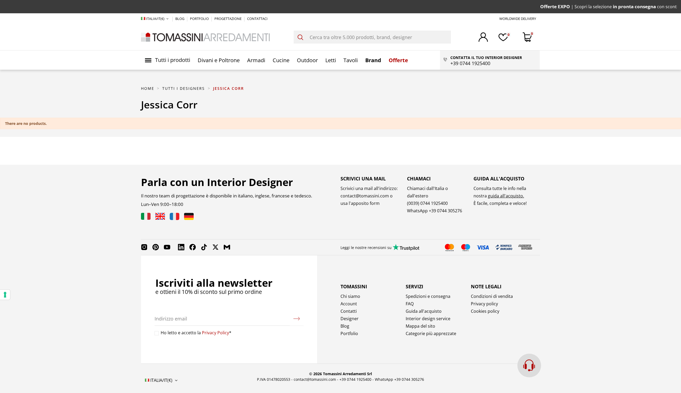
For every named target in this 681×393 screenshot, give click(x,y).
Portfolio (349, 333)
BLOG (180, 18)
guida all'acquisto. (506, 196)
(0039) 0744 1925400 (427, 203)
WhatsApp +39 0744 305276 (399, 379)
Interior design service (428, 319)
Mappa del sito (420, 326)
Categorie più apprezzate (431, 333)
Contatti (348, 311)
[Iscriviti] (297, 319)
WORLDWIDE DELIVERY (517, 18)
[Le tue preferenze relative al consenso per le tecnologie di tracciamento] (5, 295)
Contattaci (257, 18)
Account (348, 304)
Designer (349, 319)
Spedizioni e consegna (428, 296)
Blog (344, 326)
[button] (167, 60)
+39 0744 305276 (445, 211)
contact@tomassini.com (364, 196)
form (374, 203)
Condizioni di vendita (492, 296)
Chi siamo (350, 296)
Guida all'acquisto (424, 311)
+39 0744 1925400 (355, 379)
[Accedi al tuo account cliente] (483, 37)
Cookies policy (485, 311)
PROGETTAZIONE (228, 18)
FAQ (410, 304)
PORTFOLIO (200, 18)
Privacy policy (484, 304)
